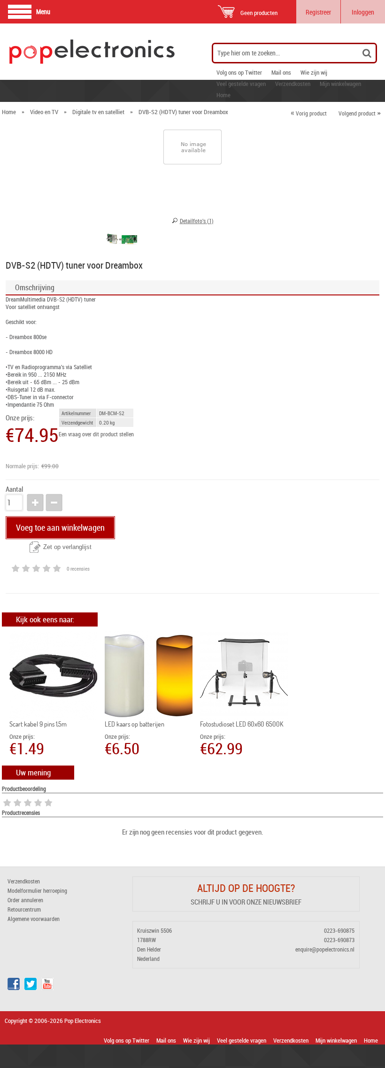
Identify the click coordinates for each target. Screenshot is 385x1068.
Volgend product (360, 113)
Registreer (318, 12)
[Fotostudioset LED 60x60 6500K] (244, 675)
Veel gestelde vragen (241, 83)
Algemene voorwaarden (34, 918)
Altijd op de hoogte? (246, 888)
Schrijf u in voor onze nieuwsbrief (246, 901)
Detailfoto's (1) (197, 220)
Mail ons (281, 72)
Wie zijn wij (313, 72)
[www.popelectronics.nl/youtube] (47, 987)
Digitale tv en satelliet (98, 112)
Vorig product (309, 113)
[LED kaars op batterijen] (148, 675)
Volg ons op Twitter (239, 72)
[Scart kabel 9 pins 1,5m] (53, 675)
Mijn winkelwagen (340, 83)
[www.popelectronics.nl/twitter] (30, 987)
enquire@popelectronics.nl (324, 949)
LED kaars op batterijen (134, 724)
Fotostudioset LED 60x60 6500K (241, 724)
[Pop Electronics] (61, 51)
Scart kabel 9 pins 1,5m (38, 724)
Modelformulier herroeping (37, 890)
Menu (43, 11)
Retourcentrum (24, 909)
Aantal (14, 489)
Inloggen (363, 12)
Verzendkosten (292, 83)
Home (223, 95)
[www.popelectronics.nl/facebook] (14, 987)
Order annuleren (25, 900)
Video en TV (44, 112)
